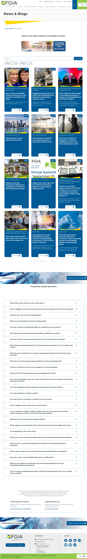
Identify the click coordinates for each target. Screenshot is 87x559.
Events (70, 6)
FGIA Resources (62, 6)
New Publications (14, 135)
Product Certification (50, 6)
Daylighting (62, 88)
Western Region (44, 180)
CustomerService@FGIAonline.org (45, 539)
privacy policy (16, 557)
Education (40, 6)
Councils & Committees (30, 6)
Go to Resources (50, 509)
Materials (62, 183)
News (53, 69)
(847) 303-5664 (40, 541)
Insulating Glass (75, 181)
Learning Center (67, 1)
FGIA (44, 88)
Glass (71, 180)
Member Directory (49, 1)
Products (67, 183)
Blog (26, 69)
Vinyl (72, 183)
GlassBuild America (15, 88)
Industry (24, 88)
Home (6, 28)
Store (40, 1)
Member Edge (10, 90)
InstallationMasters (64, 181)
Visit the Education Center (19, 509)
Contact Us (58, 1)
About (20, 6)
